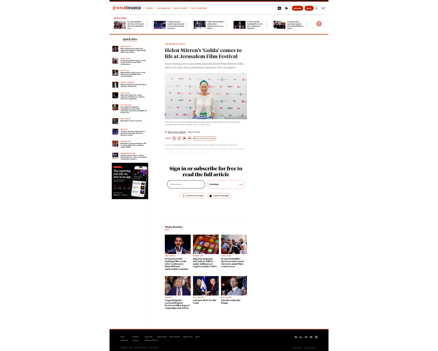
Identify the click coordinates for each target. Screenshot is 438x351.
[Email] (184, 138)
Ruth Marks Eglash (177, 132)
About (197, 336)
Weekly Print (188, 336)
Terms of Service (310, 348)
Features (136, 336)
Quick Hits (130, 39)
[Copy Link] (179, 138)
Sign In (309, 8)
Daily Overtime (174, 336)
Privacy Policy (297, 348)
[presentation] (319, 24)
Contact (135, 340)
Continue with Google (194, 196)
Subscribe (297, 8)
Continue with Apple (221, 196)
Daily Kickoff (161, 336)
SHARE (168, 138)
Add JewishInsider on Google (205, 138)
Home (122, 336)
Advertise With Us (151, 340)
